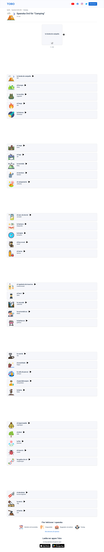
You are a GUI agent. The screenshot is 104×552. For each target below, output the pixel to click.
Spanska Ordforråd (17, 10)
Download (93, 4)
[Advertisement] (52, 61)
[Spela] (33, 76)
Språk (8, 10)
